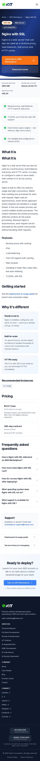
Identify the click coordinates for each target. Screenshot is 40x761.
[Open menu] (37, 4)
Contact (4, 682)
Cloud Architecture (8, 628)
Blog (3, 674)
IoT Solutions (6, 640)
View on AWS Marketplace (18, 583)
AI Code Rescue (8, 652)
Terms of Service (26, 757)
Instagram (5, 709)
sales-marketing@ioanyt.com (12, 618)
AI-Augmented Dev (9, 644)
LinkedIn (5, 693)
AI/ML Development (9, 648)
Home (4, 17)
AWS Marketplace (15, 17)
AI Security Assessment (10, 656)
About (4, 666)
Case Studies (6, 670)
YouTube (5, 717)
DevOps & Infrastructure (10, 636)
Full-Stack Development (10, 632)
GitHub (4, 705)
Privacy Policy (12, 757)
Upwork (5, 701)
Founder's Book (8, 678)
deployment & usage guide (22, 294)
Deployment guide (20, 69)
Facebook (5, 713)
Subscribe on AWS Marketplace (13, 60)
